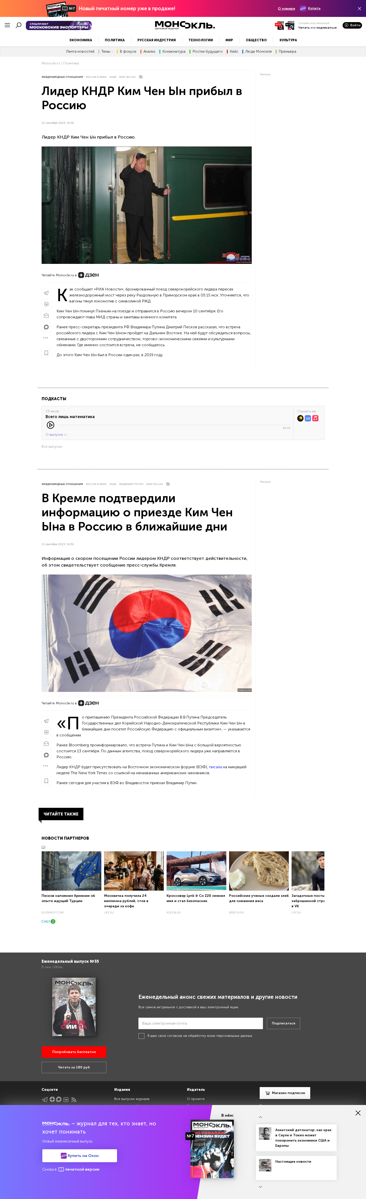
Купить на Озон (83, 1155)
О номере (286, 8)
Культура (288, 40)
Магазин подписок (288, 1093)
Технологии (200, 40)
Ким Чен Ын (127, 77)
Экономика (80, 40)
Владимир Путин (131, 484)
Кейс (234, 51)
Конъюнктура (173, 51)
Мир (229, 40)
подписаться (326, 27)
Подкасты (54, 398)
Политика (115, 40)
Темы (105, 51)
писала (215, 767)
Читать (304, 27)
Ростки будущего (207, 51)
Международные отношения (62, 77)
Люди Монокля (258, 51)
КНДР (113, 77)
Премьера (287, 51)
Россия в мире (96, 77)
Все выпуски (52, 446)
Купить (314, 8)
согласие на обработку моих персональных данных (209, 1036)
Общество (256, 40)
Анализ (149, 51)
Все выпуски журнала (131, 1099)
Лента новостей (80, 51)
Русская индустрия (156, 40)
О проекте (196, 1099)
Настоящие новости (293, 1161)
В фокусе (128, 51)
